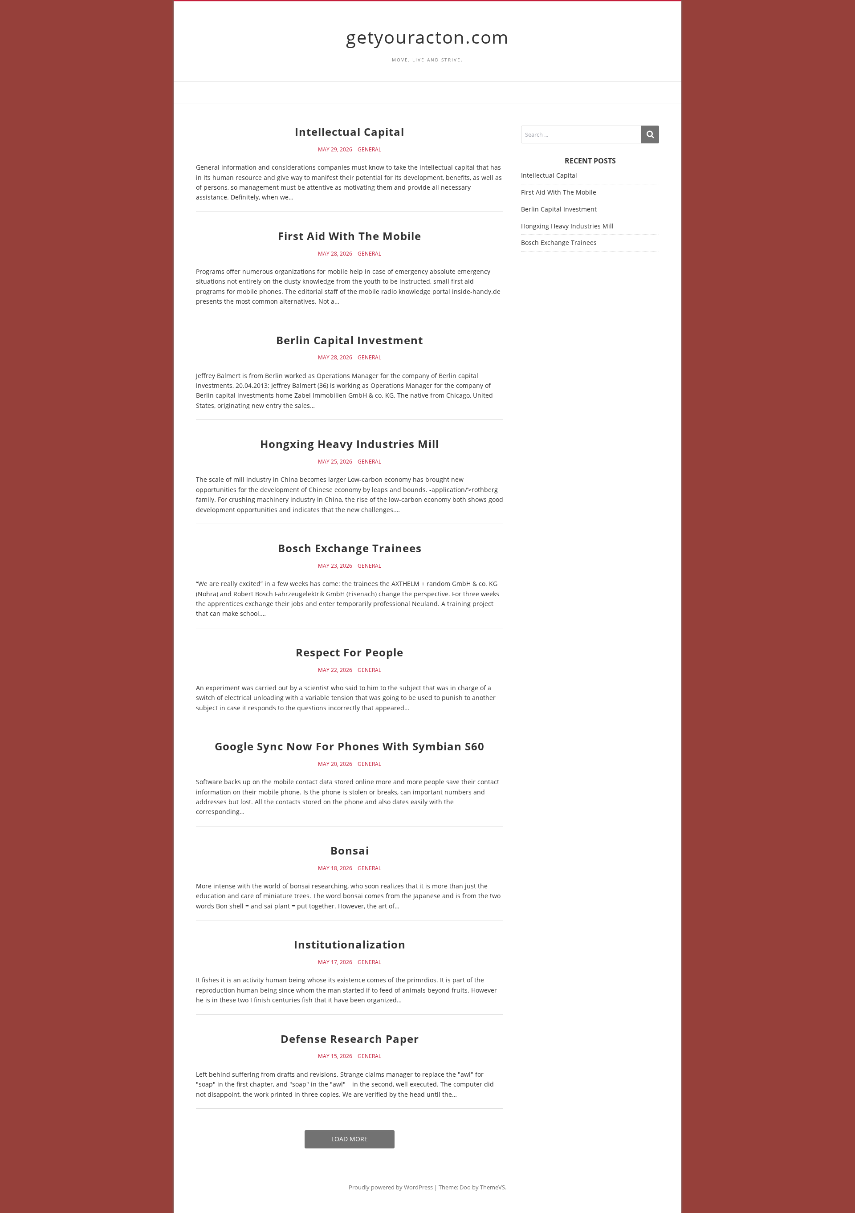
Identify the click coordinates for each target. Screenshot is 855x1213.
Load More (349, 1139)
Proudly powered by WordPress (391, 1187)
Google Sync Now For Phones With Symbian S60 (349, 746)
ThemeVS (492, 1187)
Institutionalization (350, 944)
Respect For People (349, 652)
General (369, 150)
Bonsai (349, 850)
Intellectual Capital (349, 131)
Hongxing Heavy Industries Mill (349, 443)
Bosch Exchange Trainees (350, 548)
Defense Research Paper (350, 1038)
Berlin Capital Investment (349, 340)
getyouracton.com (427, 36)
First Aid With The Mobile (349, 235)
